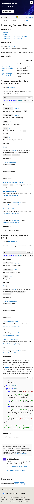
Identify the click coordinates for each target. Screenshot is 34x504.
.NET (7, 20)
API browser (13, 20)
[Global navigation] (1, 17)
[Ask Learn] (24, 20)
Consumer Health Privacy (22, 499)
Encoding (16, 108)
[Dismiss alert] (31, 2)
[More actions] (31, 20)
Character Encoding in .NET (11, 196)
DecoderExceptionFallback (11, 205)
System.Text (11, 46)
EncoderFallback (17, 220)
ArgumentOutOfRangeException (13, 182)
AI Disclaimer (4, 497)
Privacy (11, 499)
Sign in (31, 17)
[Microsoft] (17, 17)
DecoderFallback (17, 202)
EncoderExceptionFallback (11, 222)
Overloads (5, 34)
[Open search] (26, 17)
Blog (22, 497)
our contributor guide (20, 453)
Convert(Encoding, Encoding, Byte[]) (12, 38)
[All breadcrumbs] (2, 20)
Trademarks (13, 502)
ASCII (7, 367)
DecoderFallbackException (11, 191)
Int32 (10, 128)
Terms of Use (4, 502)
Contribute (4, 499)
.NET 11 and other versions (13, 230)
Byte (10, 122)
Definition (5, 32)
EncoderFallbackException (11, 209)
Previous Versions (15, 497)
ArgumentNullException (10, 162)
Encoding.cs (11, 87)
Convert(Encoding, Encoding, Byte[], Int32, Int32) (15, 36)
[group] (18, 100)
